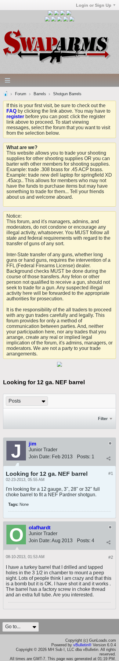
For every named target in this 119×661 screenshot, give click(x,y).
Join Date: (40, 456)
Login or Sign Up (93, 5)
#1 (110, 473)
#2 (110, 557)
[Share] (108, 458)
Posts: (83, 456)
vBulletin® (82, 645)
